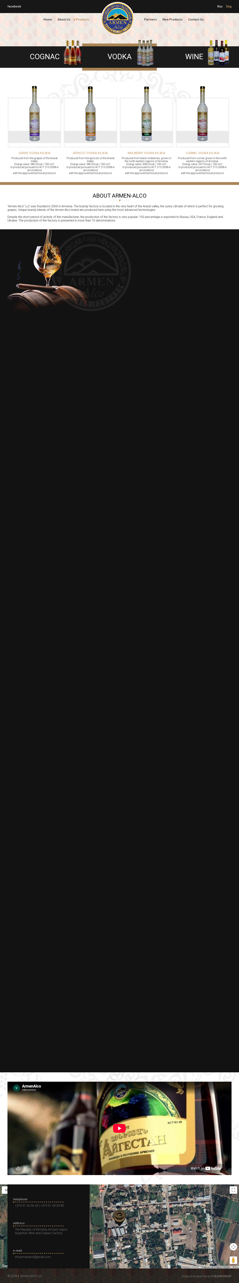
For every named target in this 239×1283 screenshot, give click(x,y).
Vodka (120, 56)
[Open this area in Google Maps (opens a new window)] (7, 1266)
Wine (194, 56)
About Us (64, 19)
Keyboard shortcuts (190, 1267)
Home (48, 19)
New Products (172, 19)
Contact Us (196, 19)
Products (82, 19)
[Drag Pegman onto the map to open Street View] (233, 1260)
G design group (221, 1276)
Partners (150, 19)
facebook (14, 6)
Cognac (45, 56)
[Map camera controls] (233, 1247)
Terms (235, 1267)
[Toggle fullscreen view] (233, 1190)
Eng (229, 6)
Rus (220, 6)
